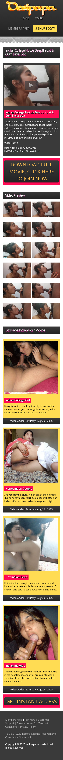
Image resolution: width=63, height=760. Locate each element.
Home (24, 18)
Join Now (30, 719)
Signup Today (45, 28)
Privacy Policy (28, 726)
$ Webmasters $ (26, 723)
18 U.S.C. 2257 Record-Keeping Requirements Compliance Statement (31, 735)
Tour (39, 18)
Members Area (18, 28)
